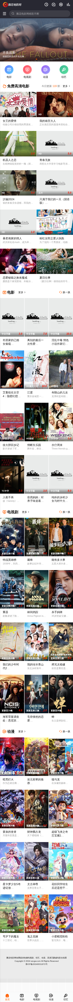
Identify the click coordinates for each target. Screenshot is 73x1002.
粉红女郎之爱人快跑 (52, 238)
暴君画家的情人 (12, 238)
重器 (5, 612)
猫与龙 (56, 779)
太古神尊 (32, 884)
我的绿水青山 (35, 664)
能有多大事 (58, 559)
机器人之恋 (9, 159)
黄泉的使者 (9, 831)
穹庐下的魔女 (11, 936)
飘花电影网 (11, 958)
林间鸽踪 (32, 612)
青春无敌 (45, 159)
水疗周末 (57, 445)
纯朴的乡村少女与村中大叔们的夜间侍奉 (60, 501)
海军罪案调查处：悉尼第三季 (11, 720)
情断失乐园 (34, 445)
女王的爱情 (9, 120)
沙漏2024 (8, 199)
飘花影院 (12, 4)
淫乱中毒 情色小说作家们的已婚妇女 (60, 344)
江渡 (30, 392)
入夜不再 (8, 497)
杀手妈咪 (57, 612)
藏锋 (30, 559)
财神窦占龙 (34, 831)
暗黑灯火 (8, 779)
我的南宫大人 (48, 120)
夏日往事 (45, 277)
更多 (66, 86)
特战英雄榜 (9, 559)
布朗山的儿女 (60, 392)
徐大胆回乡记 (11, 445)
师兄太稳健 (58, 664)
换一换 (64, 292)
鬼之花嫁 (32, 936)
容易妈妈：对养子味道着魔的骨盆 (35, 501)
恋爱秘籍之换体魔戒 (15, 277)
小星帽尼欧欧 (60, 936)
